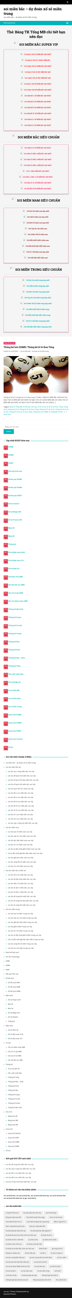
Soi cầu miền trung (13, 909)
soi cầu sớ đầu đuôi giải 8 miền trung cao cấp (24, 935)
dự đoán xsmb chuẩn (49, 1240)
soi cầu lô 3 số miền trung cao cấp (20, 931)
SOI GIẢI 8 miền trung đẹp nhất (38, 286)
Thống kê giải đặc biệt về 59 (42, 1280)
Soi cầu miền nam (12, 827)
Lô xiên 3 (43, 1253)
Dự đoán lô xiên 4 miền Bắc (14, 1240)
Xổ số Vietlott (13, 1017)
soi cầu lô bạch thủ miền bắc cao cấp (21, 784)
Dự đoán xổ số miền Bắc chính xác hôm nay (20, 1248)
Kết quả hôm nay (15, 471)
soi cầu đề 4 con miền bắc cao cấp (20, 793)
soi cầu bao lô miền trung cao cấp (20, 914)
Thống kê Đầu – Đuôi (16, 658)
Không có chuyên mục (13, 1253)
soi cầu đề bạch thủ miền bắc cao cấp (22, 776)
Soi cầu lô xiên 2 (11, 1271)
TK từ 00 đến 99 (14, 682)
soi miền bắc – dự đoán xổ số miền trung (33, 11)
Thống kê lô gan (14, 617)
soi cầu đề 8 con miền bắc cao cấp (20, 802)
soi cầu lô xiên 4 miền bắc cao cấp (20, 892)
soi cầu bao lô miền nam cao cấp (20, 832)
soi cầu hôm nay (39, 1266)
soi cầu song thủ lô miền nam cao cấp (22, 862)
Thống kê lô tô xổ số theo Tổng (20, 412)
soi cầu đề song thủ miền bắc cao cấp (22, 896)
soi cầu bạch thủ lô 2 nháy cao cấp (20, 789)
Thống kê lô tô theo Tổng (29, 409)
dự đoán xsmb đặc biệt (34, 1244)
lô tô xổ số (42, 407)
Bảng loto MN (13, 1120)
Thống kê (12, 544)
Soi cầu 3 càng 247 (57, 1253)
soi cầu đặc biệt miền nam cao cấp (20, 840)
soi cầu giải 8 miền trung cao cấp (20, 927)
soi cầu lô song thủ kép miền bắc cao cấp (23, 901)
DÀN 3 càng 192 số (60, 1222)
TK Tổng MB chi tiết (56, 412)
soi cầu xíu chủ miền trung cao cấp (21, 948)
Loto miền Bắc (14, 690)
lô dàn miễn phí (30, 1253)
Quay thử (9, 1129)
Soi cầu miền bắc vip (13, 767)
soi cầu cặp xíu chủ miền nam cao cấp (22, 836)
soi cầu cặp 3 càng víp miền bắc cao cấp (22, 823)
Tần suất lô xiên (61, 1280)
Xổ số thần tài (13, 568)
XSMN (11, 455)
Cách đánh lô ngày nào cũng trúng (38, 1222)
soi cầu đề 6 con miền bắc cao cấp (20, 797)
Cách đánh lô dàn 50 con (14, 1222)
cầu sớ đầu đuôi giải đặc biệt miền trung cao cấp (26, 940)
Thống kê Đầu (13, 642)
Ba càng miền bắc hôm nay (32, 1213)
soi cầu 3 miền (61, 1257)
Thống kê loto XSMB (40, 412)
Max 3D (11, 528)
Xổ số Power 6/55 (15, 520)
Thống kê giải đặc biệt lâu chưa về (17, 1280)
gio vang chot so (57, 1248)
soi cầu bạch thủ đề (40, 1262)
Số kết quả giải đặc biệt (29, 1275)
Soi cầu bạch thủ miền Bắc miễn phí (17, 1262)
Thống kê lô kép (14, 633)
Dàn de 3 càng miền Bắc (37, 1226)
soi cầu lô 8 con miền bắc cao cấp (20, 875)
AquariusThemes (10, 1294)
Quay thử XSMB (14, 715)
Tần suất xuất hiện (15, 674)
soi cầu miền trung (43, 1271)
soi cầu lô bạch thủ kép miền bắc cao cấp (23, 780)
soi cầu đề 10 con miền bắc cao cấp (21, 806)
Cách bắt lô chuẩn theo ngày (35, 1217)
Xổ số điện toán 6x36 (16, 552)
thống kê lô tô (13, 409)
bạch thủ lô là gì (51, 1213)
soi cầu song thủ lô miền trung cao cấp (22, 944)
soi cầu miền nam (26, 1271)
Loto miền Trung (15, 706)
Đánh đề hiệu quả (9, 343)
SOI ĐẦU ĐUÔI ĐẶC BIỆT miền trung (37, 315)
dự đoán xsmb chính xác (14, 1244)
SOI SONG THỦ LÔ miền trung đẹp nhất (38, 304)
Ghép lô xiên (43, 1248)
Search (8, 431)
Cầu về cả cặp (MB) (15, 593)
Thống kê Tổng (14, 666)
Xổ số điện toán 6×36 (15, 1034)
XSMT (10, 463)
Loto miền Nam (14, 698)
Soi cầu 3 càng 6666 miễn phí (15, 1257)
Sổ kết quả (10, 978)
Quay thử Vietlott (15, 739)
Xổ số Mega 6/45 (14, 512)
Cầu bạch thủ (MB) (15, 577)
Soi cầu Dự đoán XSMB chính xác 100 (17, 1266)
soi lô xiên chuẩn (11, 1275)
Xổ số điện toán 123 (16, 560)
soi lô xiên (57, 1271)
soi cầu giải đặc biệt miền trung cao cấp (22, 922)
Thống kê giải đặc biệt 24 (50, 1275)
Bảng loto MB (13, 1125)
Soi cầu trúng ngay (12, 957)
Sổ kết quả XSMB (15, 479)
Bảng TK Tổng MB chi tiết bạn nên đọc (23, 407)
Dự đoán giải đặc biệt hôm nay (16, 1231)
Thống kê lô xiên (15, 625)
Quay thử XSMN (15, 723)
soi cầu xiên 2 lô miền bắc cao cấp (20, 884)
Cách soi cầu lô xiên (56, 1217)
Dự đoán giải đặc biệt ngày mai (41, 1231)
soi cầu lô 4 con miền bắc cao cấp (20, 815)
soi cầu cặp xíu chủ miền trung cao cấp (22, 918)
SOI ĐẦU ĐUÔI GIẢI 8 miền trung (37, 309)
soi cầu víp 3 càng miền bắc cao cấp (21, 771)
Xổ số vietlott (13, 504)
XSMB (10, 447)
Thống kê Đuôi (14, 650)
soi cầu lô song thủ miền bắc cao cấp (21, 905)
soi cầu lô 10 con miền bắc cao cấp (21, 810)
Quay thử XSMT (14, 731)
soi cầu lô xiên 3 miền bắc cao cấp (20, 888)
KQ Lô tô (9, 1112)
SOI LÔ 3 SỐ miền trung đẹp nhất (38, 321)
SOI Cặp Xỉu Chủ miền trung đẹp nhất (38, 298)
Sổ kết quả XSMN (15, 487)
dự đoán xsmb (33, 1240)
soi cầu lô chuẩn (55, 1266)
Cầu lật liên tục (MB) (16, 585)
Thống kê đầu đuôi (15, 609)
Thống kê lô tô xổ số (46, 409)
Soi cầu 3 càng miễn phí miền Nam (41, 1257)
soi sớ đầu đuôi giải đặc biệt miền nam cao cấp (25, 853)
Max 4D (11, 536)
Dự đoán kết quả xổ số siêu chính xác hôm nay (21, 1235)
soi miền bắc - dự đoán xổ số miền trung (35, 351)
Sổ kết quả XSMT (15, 495)
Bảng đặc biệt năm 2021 (13, 1217)
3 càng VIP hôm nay (12, 1213)
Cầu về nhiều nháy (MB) (18, 601)
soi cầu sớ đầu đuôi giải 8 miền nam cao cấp (24, 849)
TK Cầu (8, 1043)
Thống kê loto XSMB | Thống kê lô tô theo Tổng (29, 347)
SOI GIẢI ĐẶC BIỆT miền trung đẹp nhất (38, 327)
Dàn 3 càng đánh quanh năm (15, 1226)
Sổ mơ (10, 747)
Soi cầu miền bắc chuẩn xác (16, 871)
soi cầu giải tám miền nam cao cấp (20, 858)
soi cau (6, 1292)
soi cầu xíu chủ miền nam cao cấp (20, 866)
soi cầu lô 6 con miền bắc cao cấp (20, 819)
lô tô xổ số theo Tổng (55, 407)
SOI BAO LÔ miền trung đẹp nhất (37, 292)
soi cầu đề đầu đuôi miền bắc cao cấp (22, 879)
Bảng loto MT (13, 1116)
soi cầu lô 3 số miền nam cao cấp (20, 845)
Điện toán (9, 995)
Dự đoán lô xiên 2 (46, 1235)
